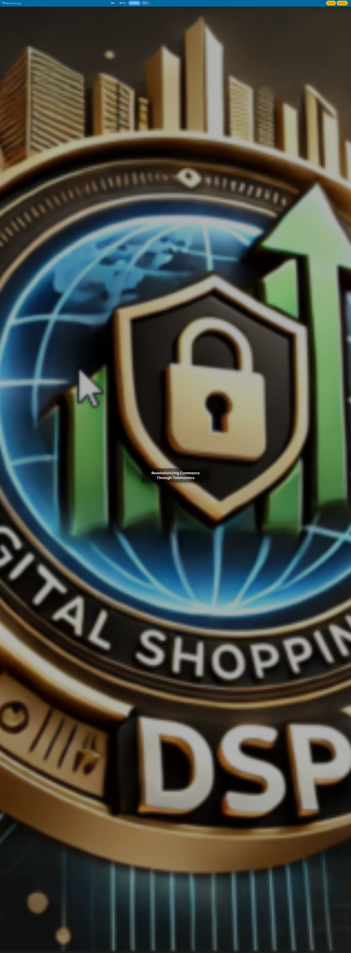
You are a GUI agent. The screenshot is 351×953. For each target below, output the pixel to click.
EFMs (123, 3)
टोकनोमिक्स (135, 3)
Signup (343, 3)
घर (114, 3)
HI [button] (146, 3)
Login (332, 3)
